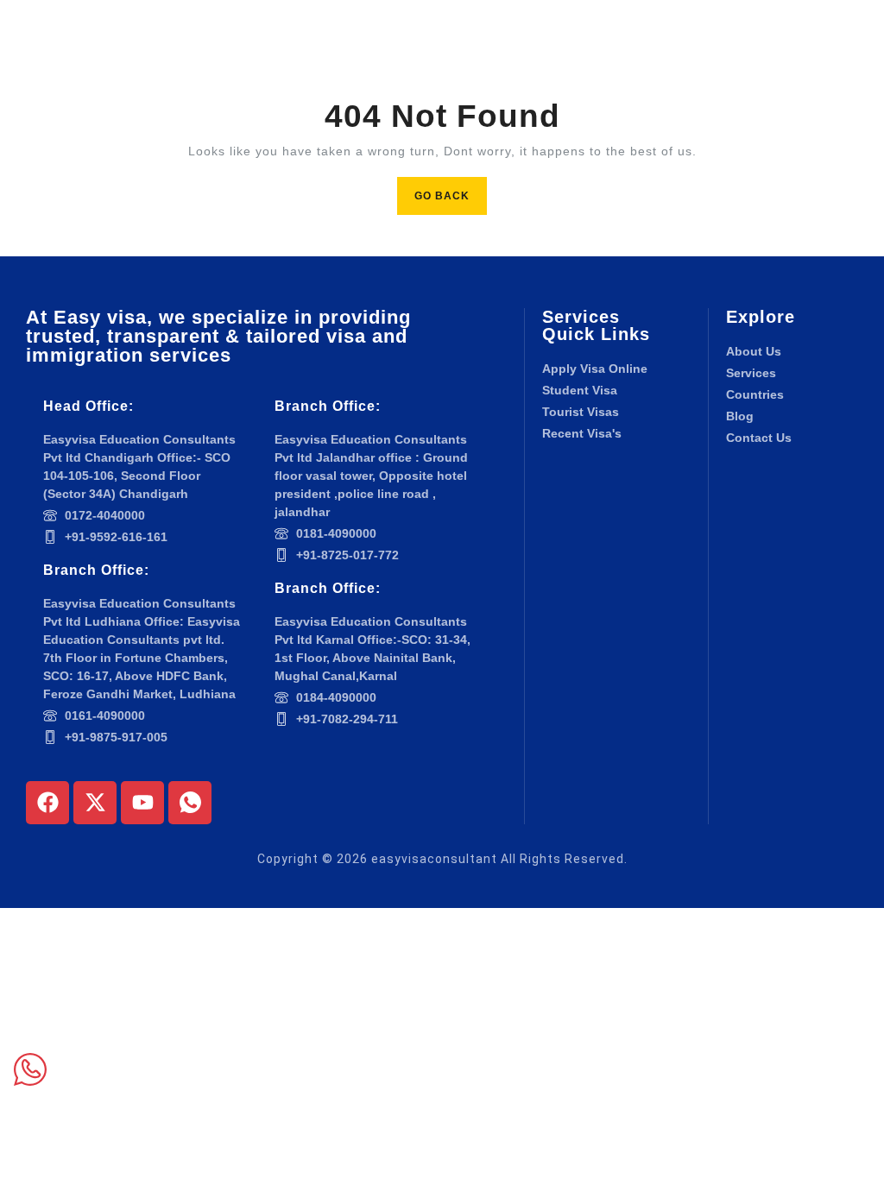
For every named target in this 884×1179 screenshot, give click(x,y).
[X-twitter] (95, 802)
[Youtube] (142, 802)
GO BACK (450, 189)
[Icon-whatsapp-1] (190, 802)
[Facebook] (47, 802)
